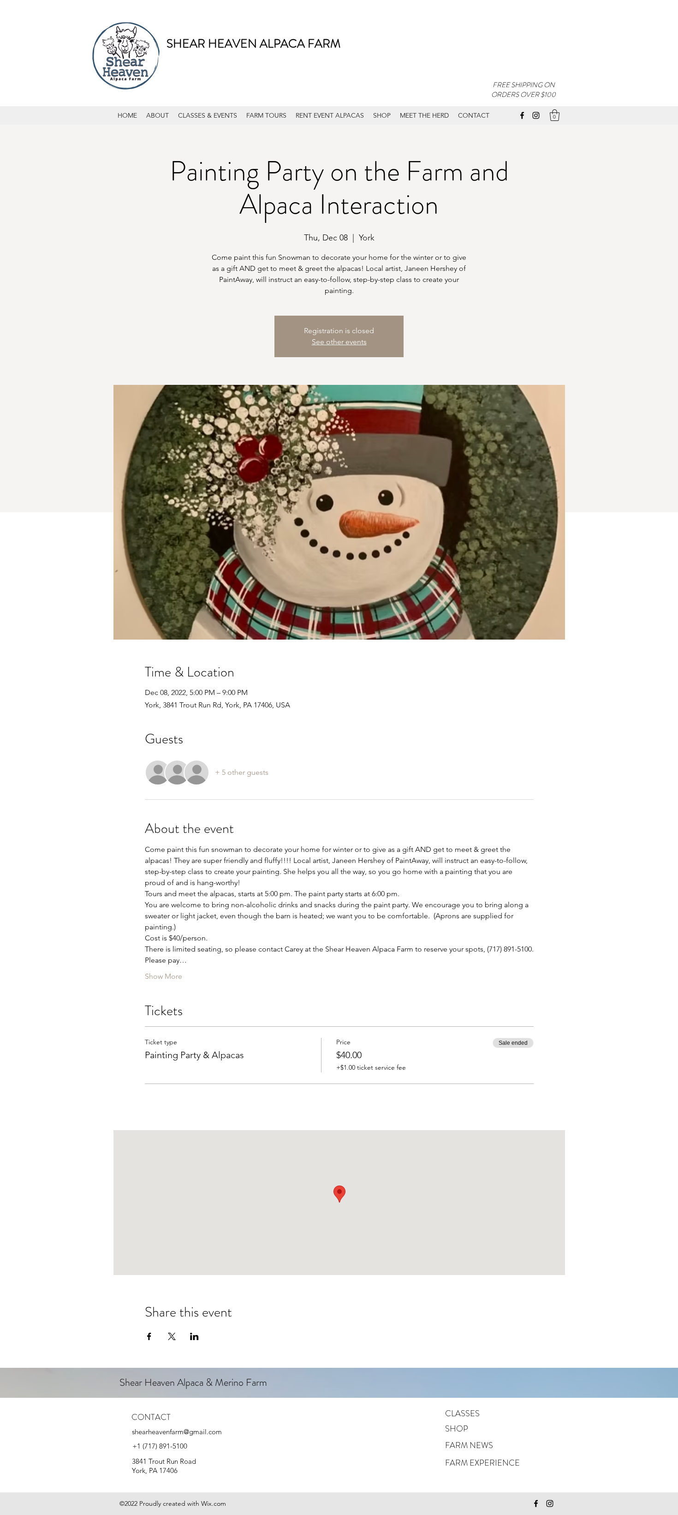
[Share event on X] (171, 1336)
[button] (554, 115)
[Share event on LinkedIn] (194, 1336)
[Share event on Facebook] (149, 1336)
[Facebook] (522, 115)
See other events (339, 341)
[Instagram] (536, 115)
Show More (163, 976)
